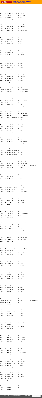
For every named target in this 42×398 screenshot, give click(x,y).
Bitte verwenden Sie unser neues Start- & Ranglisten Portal (22, 1)
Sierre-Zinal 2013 (5, 7)
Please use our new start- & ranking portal (19, 2)
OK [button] (36, 396)
